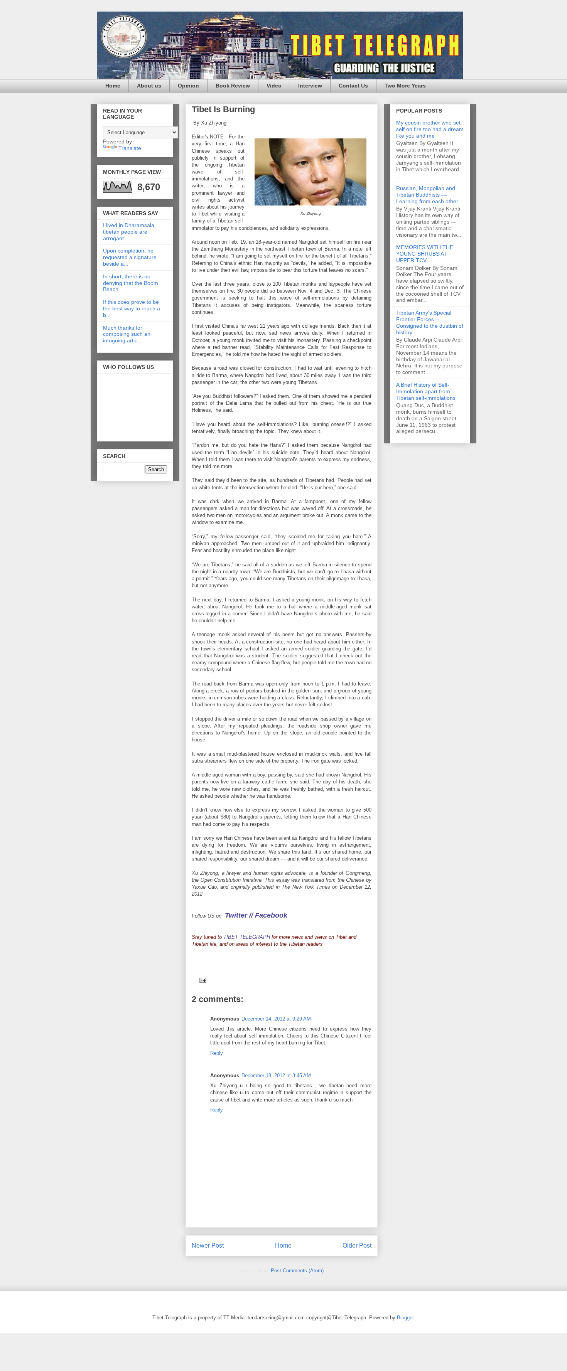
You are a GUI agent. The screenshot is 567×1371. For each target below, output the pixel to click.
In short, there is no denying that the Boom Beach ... (130, 283)
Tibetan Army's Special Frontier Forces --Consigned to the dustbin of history (429, 322)
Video (274, 86)
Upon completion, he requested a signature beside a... (130, 257)
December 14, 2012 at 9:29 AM (276, 1019)
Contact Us (353, 86)
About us (149, 86)
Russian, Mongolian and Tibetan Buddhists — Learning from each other (427, 194)
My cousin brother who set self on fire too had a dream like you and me (430, 129)
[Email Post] (201, 980)
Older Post (357, 1245)
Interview (310, 86)
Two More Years (405, 86)
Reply (216, 1053)
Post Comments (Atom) (297, 1270)
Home (112, 86)
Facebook (271, 915)
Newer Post (208, 1245)
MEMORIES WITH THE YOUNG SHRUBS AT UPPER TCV (424, 253)
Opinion (188, 86)
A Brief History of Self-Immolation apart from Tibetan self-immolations (426, 391)
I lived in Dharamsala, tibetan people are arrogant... (129, 231)
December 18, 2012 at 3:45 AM (276, 1075)
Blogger (405, 1317)
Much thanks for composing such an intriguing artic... (126, 334)
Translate (129, 148)
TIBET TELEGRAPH (246, 937)
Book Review (233, 86)
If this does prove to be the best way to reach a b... (131, 308)
